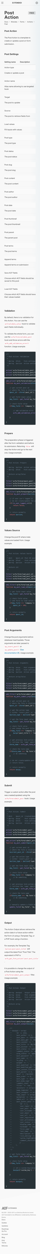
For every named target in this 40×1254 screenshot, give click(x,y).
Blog (3, 1237)
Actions (30, 22)
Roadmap (5, 1229)
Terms (4, 1243)
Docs (3, 1220)
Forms (22, 22)
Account (5, 1234)
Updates (5, 1226)
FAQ (3, 1240)
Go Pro (4, 1231)
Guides (4, 1223)
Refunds (5, 1246)
